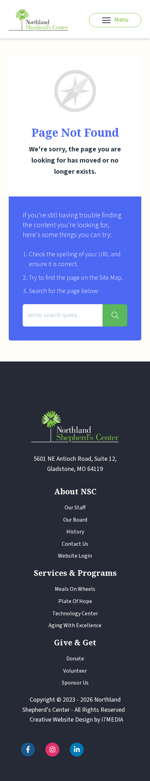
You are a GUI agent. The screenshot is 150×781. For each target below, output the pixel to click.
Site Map (110, 277)
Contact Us (75, 544)
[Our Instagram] (52, 750)
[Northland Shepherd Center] (38, 20)
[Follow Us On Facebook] (28, 750)
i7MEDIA (112, 719)
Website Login (75, 556)
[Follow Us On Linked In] (77, 750)
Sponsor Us (75, 683)
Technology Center (75, 613)
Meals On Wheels (75, 589)
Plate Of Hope (75, 601)
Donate (75, 658)
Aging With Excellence (75, 625)
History (75, 532)
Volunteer (75, 671)
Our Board (75, 520)
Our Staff (75, 507)
